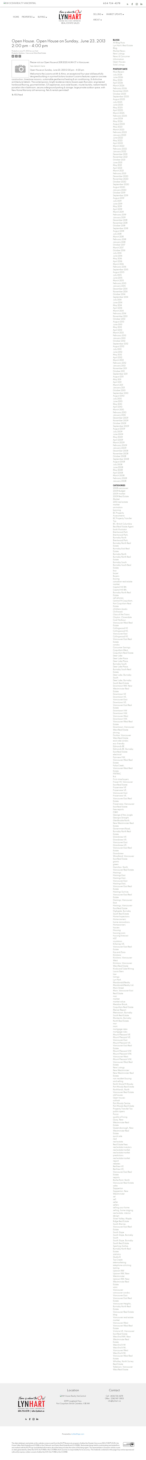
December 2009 (120, 418)
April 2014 (117, 308)
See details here (37, 66)
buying (116, 579)
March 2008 (118, 476)
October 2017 (119, 245)
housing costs (119, 933)
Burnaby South (120, 562)
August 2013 (118, 322)
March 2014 (118, 311)
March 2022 (118, 146)
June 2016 (117, 256)
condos (116, 645)
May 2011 (117, 380)
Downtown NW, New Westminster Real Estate (122, 688)
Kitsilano (117, 955)
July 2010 (117, 399)
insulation (117, 941)
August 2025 (119, 99)
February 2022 (120, 149)
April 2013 (117, 330)
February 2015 (119, 283)
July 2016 (117, 253)
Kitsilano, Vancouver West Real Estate (32, 53)
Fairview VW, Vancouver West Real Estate (123, 760)
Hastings (117, 873)
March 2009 (119, 443)
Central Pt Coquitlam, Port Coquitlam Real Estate (123, 603)
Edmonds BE (118, 746)
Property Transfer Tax (123, 1109)
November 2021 (120, 157)
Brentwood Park (120, 532)
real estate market (121, 1150)
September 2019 (120, 196)
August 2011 (118, 377)
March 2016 (118, 264)
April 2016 (117, 261)
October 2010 (119, 390)
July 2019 (117, 201)
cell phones (118, 598)
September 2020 (121, 184)
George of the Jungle (123, 815)
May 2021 (117, 165)
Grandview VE (119, 837)
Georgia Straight (121, 818)
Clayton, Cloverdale (122, 617)
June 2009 (118, 434)
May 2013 (117, 327)
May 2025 (118, 108)
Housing (117, 930)
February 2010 (119, 412)
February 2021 (119, 174)
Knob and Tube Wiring (123, 969)
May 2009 (118, 437)
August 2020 (119, 187)
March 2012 (118, 360)
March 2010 (118, 410)
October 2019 (119, 193)
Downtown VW (120, 711)
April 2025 (118, 110)
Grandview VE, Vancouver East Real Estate (122, 848)
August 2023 (119, 124)
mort (115, 1026)
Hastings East (119, 875)
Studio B (117, 1257)
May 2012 (117, 355)
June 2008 (118, 467)
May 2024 (117, 121)
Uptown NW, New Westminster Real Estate (121, 1282)
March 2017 (118, 248)
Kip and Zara (119, 952)
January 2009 (119, 448)
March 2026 (118, 86)
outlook (116, 1101)
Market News (119, 51)
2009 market (119, 494)
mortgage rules (120, 1032)
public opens (119, 1112)
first (114, 777)
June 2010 (117, 401)
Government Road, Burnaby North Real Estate (122, 831)
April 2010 (117, 407)
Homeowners (119, 925)
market (116, 999)
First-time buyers (121, 779)
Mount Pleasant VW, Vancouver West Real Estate (123, 1062)
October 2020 (119, 182)
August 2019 (118, 198)
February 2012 (119, 363)
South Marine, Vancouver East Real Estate (122, 1227)
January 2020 (119, 190)
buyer (115, 573)
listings (116, 977)
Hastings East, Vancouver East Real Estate (122, 886)
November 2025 (120, 91)
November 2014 (120, 292)
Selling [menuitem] (97, 14)
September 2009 (121, 426)
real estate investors (122, 1147)
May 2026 (117, 80)
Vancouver (118, 1290)
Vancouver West (120, 1323)
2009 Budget (119, 491)
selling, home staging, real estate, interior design (123, 1213)
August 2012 (118, 346)
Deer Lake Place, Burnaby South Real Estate (122, 669)
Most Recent (118, 72)
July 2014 (117, 300)
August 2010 (118, 396)
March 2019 (118, 212)
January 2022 (119, 152)
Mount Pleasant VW (122, 1051)
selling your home (121, 1208)
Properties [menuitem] (27, 17)
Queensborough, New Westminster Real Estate (123, 1131)
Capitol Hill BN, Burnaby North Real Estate (122, 592)
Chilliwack (118, 612)
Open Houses (119, 62)
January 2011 (119, 388)
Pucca (115, 1114)
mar (115, 996)
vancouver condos (121, 1293)
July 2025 (117, 102)
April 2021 (117, 168)
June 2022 (118, 138)
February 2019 (119, 215)
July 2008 (117, 465)
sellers (116, 1205)
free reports (118, 810)
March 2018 (118, 237)
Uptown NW (118, 1271)
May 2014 (117, 305)
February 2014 (119, 314)
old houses (118, 1095)
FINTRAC (117, 774)
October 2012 (119, 341)
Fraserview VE (119, 788)
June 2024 (118, 119)
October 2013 (119, 319)
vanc (115, 1287)
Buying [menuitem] (41, 17)
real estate (118, 1142)
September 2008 (121, 459)
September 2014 (120, 297)
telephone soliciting (122, 1265)
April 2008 (118, 473)
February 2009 (120, 445)
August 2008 (119, 462)
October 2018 (119, 226)
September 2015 (120, 270)
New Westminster (121, 1070)
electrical (117, 755)
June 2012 (117, 352)
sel (114, 1197)
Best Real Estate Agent (123, 527)
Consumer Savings (121, 648)
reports (116, 1177)
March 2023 (118, 130)
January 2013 (119, 338)
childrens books (120, 609)
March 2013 (118, 333)
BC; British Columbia (122, 524)
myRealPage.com (77, 1434)
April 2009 (118, 440)
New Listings (119, 54)
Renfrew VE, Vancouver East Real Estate (122, 1172)
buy (115, 571)
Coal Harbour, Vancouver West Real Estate (123, 623)
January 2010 (119, 415)
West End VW (119, 1345)
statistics (117, 1254)
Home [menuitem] (16, 17)
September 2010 (120, 393)
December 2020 (120, 176)
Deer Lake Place (120, 659)
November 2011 (120, 368)
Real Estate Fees (120, 1145)
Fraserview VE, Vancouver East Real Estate (122, 798)
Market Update (114, 14)
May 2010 (117, 404)
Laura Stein (118, 972)
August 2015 (118, 272)
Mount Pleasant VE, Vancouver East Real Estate (122, 1045)
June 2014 (117, 303)
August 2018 (118, 231)
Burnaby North (119, 554)
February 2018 (119, 239)
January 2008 (119, 481)
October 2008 (119, 456)
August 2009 (119, 429)
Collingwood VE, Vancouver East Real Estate (122, 639)
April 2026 (118, 83)
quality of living (120, 1117)
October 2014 (119, 294)
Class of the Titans (121, 615)
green (116, 864)
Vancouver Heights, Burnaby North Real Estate (122, 1306)
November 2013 (120, 316)
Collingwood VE (120, 628)
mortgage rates (120, 1029)
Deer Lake (117, 656)
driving (116, 733)
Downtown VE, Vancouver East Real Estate (122, 705)
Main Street (118, 988)
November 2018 (120, 223)
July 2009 (117, 432)
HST (115, 939)
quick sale (117, 1136)
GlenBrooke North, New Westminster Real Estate (123, 823)
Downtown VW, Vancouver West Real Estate (123, 721)
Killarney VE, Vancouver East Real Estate (122, 947)
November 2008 (120, 454)
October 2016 (119, 250)
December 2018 (120, 220)
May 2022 (117, 141)
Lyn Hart (117, 980)
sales (115, 1186)
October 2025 (119, 94)
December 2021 (120, 154)
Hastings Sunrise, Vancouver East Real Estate (122, 894)
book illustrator (120, 530)
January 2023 (119, 135)
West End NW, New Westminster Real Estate (122, 1339)
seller (115, 1202)
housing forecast (120, 936)
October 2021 (119, 160)
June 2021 (117, 163)
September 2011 (120, 374)
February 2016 (119, 267)
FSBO (115, 812)
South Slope (118, 1232)
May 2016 (117, 259)
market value (119, 1002)
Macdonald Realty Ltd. (123, 985)
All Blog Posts (119, 43)
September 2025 (121, 97)
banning (117, 510)
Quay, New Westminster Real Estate (121, 1122)
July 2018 (117, 234)
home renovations (121, 922)
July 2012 (117, 349)
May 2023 (117, 127)
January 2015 (119, 286)
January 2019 (119, 218)
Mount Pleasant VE (121, 1035)
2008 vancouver (120, 488)
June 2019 (117, 204)
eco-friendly (118, 744)
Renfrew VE (118, 1166)
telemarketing (119, 1263)
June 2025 (118, 105)
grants (116, 862)
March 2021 (118, 171)
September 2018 (120, 228)
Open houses (119, 1098)
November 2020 (120, 179)
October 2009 (119, 423)
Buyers (116, 576)
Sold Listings (119, 65)
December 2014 (120, 289)
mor (115, 1024)
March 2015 (118, 281)
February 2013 (119, 336)
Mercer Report (119, 1010)
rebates (116, 1164)
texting (116, 1268)
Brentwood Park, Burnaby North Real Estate (122, 543)
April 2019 (117, 209)
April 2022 (118, 143)
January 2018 (119, 242)
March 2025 (118, 113)
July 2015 (117, 275)
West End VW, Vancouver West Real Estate (123, 1356)
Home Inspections (121, 917)
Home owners (119, 919)
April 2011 (117, 382)
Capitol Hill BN (119, 587)
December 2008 (120, 451)
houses (116, 928)
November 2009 (120, 421)
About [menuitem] (96, 20)
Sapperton (118, 1188)
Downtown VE (119, 694)
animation (118, 508)
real (115, 1139)
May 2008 (118, 470)
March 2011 (118, 385)
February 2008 (120, 478)
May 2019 (117, 206)
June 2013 (117, 325)
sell (114, 1199)
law (115, 974)
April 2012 (117, 358)
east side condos (120, 741)
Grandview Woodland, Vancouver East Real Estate (123, 856)
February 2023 (120, 132)
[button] (128, 4)
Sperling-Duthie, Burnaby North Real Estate (122, 1249)
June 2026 (118, 77)
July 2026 (117, 75)
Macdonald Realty (121, 983)
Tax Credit (117, 1260)
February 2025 (120, 116)
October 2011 (119, 371)
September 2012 (120, 344)
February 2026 (120, 88)
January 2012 (119, 366)
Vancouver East (120, 1296)
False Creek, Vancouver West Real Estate (123, 768)
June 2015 (117, 278)
